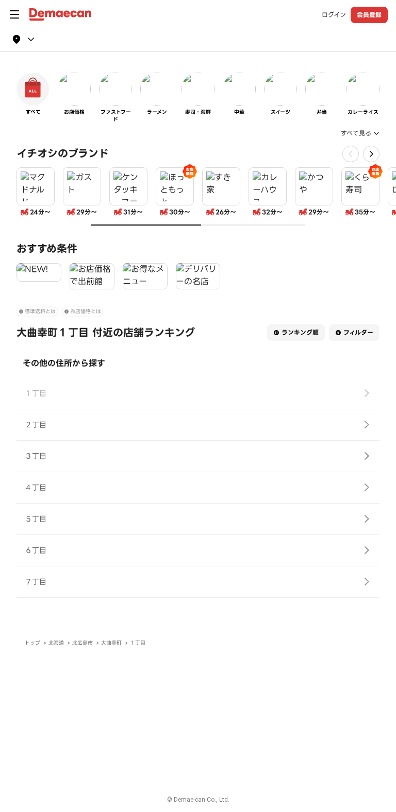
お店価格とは (85, 311)
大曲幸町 (111, 642)
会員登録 (369, 15)
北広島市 (82, 642)
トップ (32, 642)
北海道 (56, 642)
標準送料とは (40, 311)
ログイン (334, 15)
